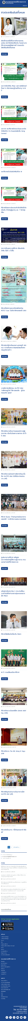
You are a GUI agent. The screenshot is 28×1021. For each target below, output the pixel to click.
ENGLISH (25, 6)
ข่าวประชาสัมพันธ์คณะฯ (7, 854)
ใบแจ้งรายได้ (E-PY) (4, 987)
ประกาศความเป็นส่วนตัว (5, 954)
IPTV (2, 993)
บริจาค (2, 947)
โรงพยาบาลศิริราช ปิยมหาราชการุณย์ (7, 945)
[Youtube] (17, 1017)
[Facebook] (10, 1017)
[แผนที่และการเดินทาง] (25, 1017)
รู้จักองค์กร (3, 961)
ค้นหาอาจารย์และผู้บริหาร (5, 966)
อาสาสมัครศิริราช (4, 951)
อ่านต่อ (5, 54)
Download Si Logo (4, 996)
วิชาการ (2, 940)
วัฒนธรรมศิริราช (4, 980)
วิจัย (1, 942)
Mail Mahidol (3, 991)
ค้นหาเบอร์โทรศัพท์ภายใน (5, 989)
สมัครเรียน (3, 970)
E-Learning (3, 998)
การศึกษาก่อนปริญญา (5, 936)
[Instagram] (14, 1017)
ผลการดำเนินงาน (4, 963)
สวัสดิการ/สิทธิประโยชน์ (5, 984)
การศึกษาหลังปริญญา (5, 938)
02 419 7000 (22, 1009)
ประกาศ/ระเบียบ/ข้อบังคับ (5, 982)
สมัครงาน (2, 968)
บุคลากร (2, 949)
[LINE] (7, 1017)
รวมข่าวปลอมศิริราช (7, 858)
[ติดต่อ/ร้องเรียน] (21, 1017)
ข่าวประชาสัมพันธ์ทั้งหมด (6, 909)
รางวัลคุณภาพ (3, 972)
